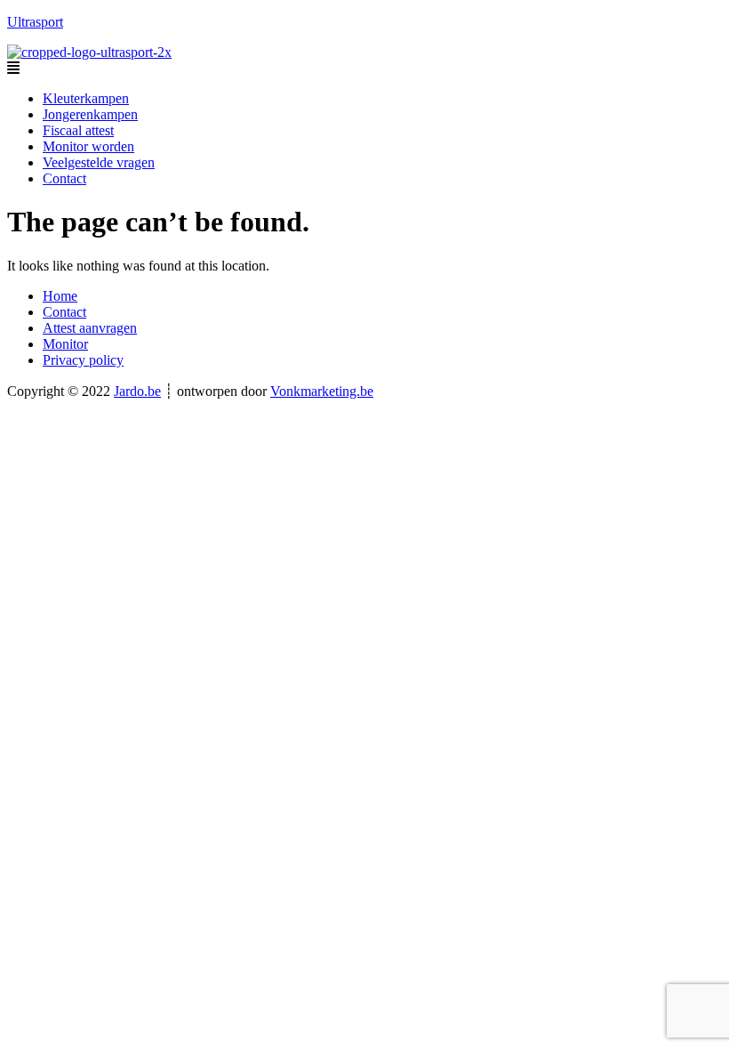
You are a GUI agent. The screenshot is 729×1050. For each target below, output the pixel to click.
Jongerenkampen (90, 114)
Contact (64, 178)
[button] (364, 69)
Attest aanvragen (90, 327)
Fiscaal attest (78, 130)
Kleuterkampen (86, 98)
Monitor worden (88, 146)
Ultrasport (35, 21)
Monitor (65, 343)
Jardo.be (137, 391)
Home (60, 295)
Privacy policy (83, 360)
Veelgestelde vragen (99, 162)
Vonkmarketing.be (321, 391)
